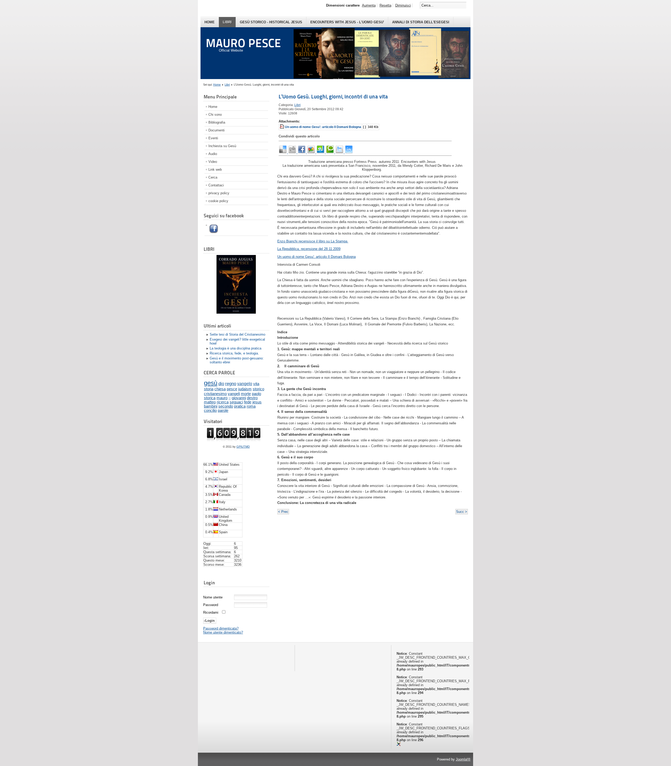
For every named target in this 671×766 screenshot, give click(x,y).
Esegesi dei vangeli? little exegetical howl (237, 341)
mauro (222, 398)
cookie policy (218, 201)
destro (252, 398)
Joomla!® (463, 759)
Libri (227, 22)
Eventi (213, 138)
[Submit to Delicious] (283, 152)
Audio (212, 154)
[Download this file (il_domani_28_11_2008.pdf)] (282, 127)
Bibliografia (216, 122)
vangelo (244, 383)
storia (208, 389)
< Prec (283, 512)
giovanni (239, 398)
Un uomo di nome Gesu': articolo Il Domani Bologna (323, 127)
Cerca (212, 177)
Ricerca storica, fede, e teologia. (234, 353)
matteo (210, 402)
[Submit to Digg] (292, 152)
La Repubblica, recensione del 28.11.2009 (308, 249)
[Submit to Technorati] (330, 152)
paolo (256, 393)
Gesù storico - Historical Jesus (271, 22)
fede (247, 402)
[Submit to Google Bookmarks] (311, 152)
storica (209, 398)
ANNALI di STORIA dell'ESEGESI (420, 22)
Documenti (216, 130)
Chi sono (215, 114)
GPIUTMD (243, 446)
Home (209, 22)
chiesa (220, 389)
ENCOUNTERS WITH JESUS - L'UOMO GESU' (347, 22)
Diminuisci (403, 5)
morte (246, 393)
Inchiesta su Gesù (222, 146)
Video (212, 162)
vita (256, 383)
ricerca (223, 402)
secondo (225, 406)
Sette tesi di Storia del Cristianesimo (237, 334)
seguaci (236, 402)
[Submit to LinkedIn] (349, 152)
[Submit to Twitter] (340, 152)
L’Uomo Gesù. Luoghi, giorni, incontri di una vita (333, 96)
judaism (245, 389)
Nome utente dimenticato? (223, 632)
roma (251, 406)
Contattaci (216, 185)
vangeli (234, 393)
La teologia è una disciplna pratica (235, 348)
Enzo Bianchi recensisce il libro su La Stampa (312, 241)
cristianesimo (215, 393)
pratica (240, 406)
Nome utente (213, 597)
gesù (210, 382)
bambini (210, 406)
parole (223, 410)
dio (221, 383)
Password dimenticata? (221, 628)
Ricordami (210, 612)
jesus (257, 402)
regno (230, 383)
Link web (215, 169)
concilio (210, 410)
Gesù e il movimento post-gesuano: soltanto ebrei (237, 360)
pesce (232, 389)
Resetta (385, 5)
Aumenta (369, 5)
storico (258, 389)
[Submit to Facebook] (302, 152)
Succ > (461, 512)
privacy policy (218, 193)
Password (210, 605)
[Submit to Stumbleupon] (321, 152)
